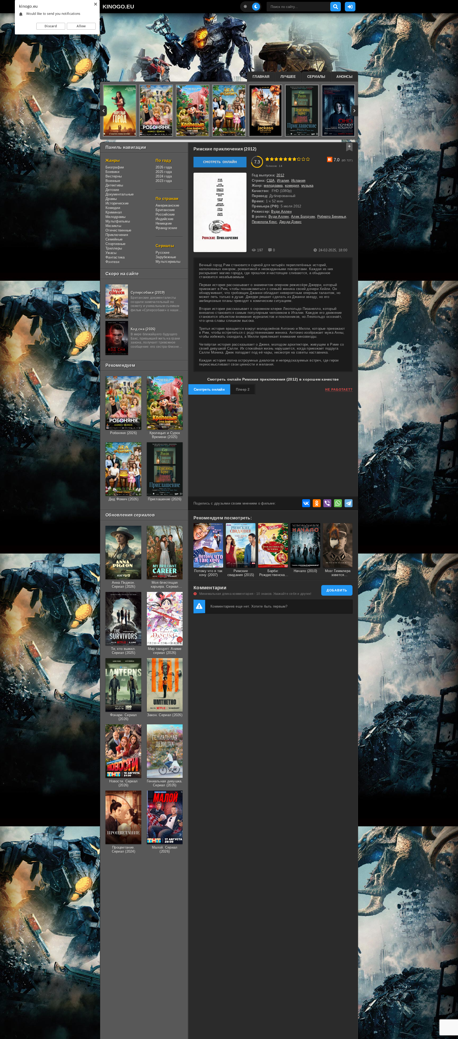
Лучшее (288, 77)
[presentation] (103, 110)
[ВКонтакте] (306, 503)
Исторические (117, 203)
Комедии (112, 208)
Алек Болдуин (303, 216)
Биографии (114, 167)
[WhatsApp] (338, 503)
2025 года (164, 172)
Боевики (112, 172)
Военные (112, 181)
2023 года (164, 181)
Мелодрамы (115, 217)
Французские (166, 228)
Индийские (164, 219)
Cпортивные (115, 244)
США (271, 180)
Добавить (337, 590)
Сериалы (316, 77)
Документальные (119, 194)
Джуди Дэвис (290, 222)
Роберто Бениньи (331, 216)
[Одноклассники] (317, 503)
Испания (298, 180)
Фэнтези (112, 262)
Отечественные (118, 230)
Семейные (113, 239)
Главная (261, 77)
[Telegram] (349, 503)
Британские (165, 210)
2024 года (164, 176)
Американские (167, 205)
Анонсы (344, 77)
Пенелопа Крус (264, 222)
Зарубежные (166, 257)
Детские (112, 190)
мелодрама (273, 186)
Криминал (113, 212)
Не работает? (339, 389)
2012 (280, 175)
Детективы (114, 185)
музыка (307, 186)
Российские (165, 214)
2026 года (164, 167)
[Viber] (327, 503)
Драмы (111, 199)
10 (308, 159)
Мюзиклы (113, 226)
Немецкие (164, 223)
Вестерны (113, 176)
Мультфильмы (117, 221)
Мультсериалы (168, 262)
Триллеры (113, 248)
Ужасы (110, 253)
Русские (162, 253)
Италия (283, 180)
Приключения (116, 235)
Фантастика (115, 257)
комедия (292, 186)
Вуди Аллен (281, 211)
